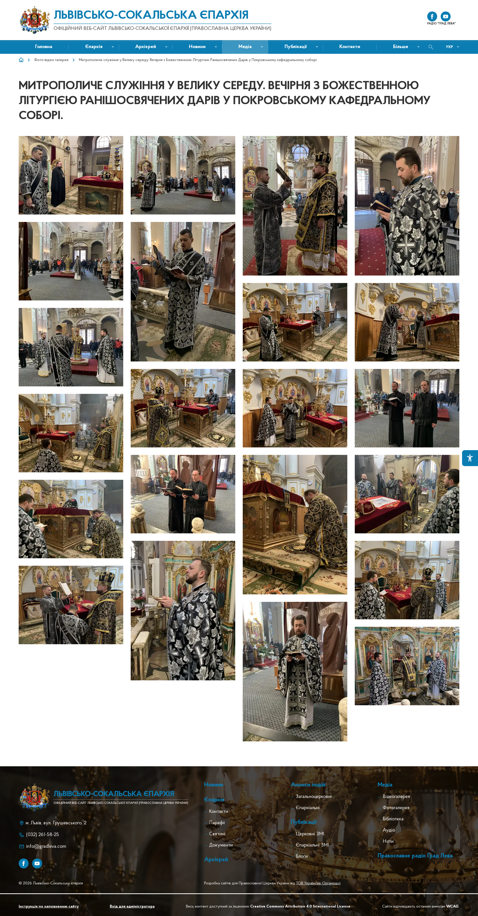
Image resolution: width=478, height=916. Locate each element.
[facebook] (432, 16)
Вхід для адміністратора (132, 907)
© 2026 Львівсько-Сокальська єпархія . (52, 883)
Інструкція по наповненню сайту (49, 907)
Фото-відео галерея (51, 60)
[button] (197, 47)
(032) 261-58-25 (42, 834)
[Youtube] (37, 863)
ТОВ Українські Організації (318, 883)
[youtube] (446, 16)
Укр (449, 47)
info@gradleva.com (46, 846)
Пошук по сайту (432, 47)
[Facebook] (24, 863)
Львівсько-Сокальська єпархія (151, 16)
